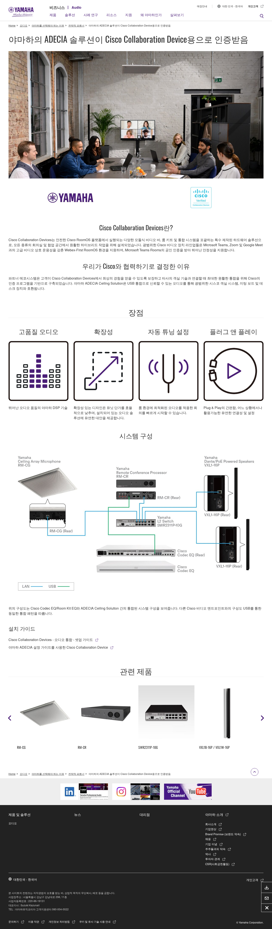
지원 (128, 14)
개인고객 (253, 6)
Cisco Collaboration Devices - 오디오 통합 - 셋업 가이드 (50, 639)
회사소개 (210, 824)
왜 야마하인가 (151, 14)
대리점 (145, 814)
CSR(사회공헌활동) (217, 864)
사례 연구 (91, 14)
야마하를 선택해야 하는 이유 (48, 25)
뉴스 (77, 814)
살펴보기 (177, 14)
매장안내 (202, 6)
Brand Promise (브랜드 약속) (223, 834)
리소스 (111, 14)
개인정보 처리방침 (59, 921)
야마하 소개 (214, 814)
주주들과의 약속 (215, 849)
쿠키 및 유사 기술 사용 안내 (94, 921)
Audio (76, 7)
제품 (53, 14)
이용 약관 (33, 921)
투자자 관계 (212, 859)
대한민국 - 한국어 (25, 879)
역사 (208, 854)
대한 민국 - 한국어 (232, 6)
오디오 (23, 25)
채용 (208, 839)
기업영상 (210, 829)
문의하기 (13, 921)
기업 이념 (211, 844)
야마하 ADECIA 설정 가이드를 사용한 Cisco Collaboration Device (58, 647)
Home (12, 25)
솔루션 (70, 14)
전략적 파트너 (76, 25)
